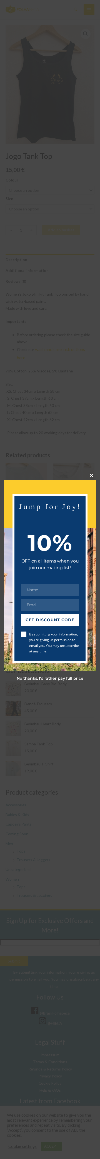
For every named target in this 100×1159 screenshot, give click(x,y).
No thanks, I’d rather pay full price (50, 678)
